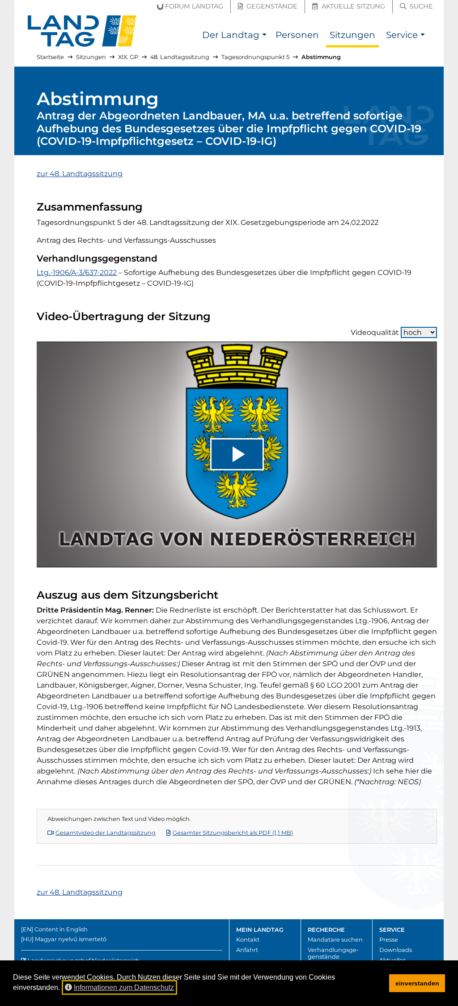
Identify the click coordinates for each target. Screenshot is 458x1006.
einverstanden (417, 983)
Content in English (61, 929)
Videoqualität (375, 332)
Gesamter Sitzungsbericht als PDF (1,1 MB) (233, 832)
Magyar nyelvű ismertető (70, 939)
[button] (264, 36)
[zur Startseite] (82, 31)
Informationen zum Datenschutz (124, 987)
